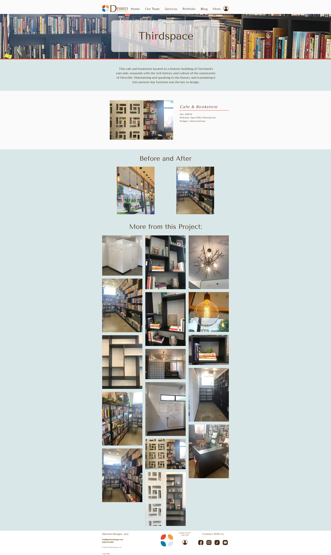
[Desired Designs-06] (217, 542)
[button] (189, 8)
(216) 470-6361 (108, 542)
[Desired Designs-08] (225, 542)
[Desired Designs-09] (209, 542)
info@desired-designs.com (112, 539)
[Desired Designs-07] (201, 542)
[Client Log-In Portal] (226, 8)
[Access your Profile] (185, 542)
